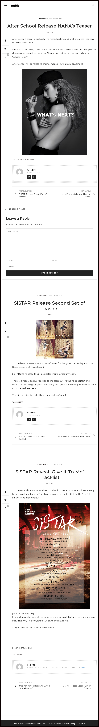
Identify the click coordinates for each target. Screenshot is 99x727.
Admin (50, 32)
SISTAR (20, 402)
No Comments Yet (17, 209)
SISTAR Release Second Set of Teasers (49, 305)
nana (32, 160)
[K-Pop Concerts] (15, 5)
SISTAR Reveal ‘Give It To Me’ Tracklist (49, 474)
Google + (84, 668)
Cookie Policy (69, 724)
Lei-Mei (50, 484)
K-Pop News (43, 18)
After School (23, 160)
